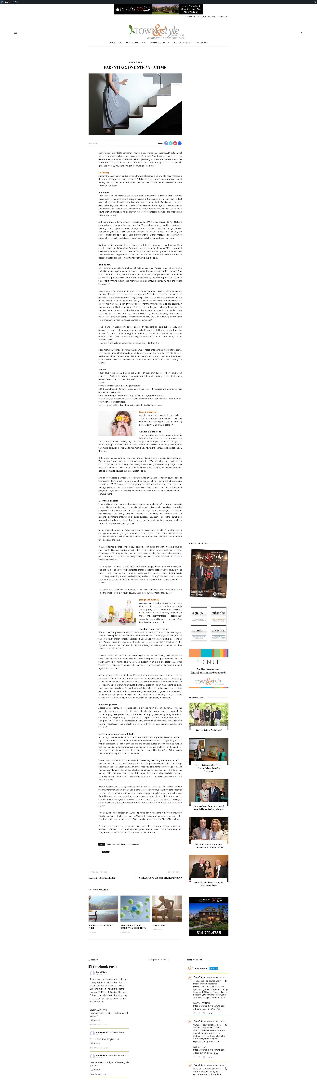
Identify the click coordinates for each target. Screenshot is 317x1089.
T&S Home (201, 43)
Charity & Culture (159, 43)
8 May (222, 1065)
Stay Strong (158, 925)
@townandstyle (212, 977)
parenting (111, 844)
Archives (212, 16)
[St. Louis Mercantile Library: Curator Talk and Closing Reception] (208, 751)
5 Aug (222, 977)
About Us (191, 16)
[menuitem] (2, 2)
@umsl (196, 1074)
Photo (97, 1020)
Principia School (111, 982)
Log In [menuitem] (7, 2)
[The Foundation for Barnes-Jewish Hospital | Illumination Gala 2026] (208, 792)
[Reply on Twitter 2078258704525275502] (195, 1057)
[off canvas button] (15, 32)
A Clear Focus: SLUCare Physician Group (160, 878)
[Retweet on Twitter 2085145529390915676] (199, 1013)
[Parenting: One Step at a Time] (135, 104)
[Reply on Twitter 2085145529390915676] (195, 1013)
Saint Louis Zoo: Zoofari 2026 (209, 730)
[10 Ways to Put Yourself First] (103, 908)
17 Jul (222, 1021)
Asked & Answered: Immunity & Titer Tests (133, 926)
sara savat (121, 844)
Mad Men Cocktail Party (102, 878)
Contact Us (222, 16)
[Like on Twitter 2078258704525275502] (204, 1057)
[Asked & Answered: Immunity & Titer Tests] (135, 908)
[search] (302, 32)
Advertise (202, 16)
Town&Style (101, 972)
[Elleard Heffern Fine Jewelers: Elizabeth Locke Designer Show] (208, 830)
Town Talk (114, 43)
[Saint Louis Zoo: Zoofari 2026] (208, 716)
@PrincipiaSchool (201, 986)
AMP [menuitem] (17, 2)
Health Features (135, 62)
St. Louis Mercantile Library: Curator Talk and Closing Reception (209, 768)
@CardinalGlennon (211, 992)
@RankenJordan (207, 1030)
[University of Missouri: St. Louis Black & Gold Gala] (208, 868)
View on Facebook (95, 1025)
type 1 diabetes (133, 844)
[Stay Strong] (167, 908)
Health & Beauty (182, 43)
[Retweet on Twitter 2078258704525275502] (199, 1057)
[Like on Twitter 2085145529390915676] (204, 1013)
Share (105, 1025)
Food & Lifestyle (134, 43)
